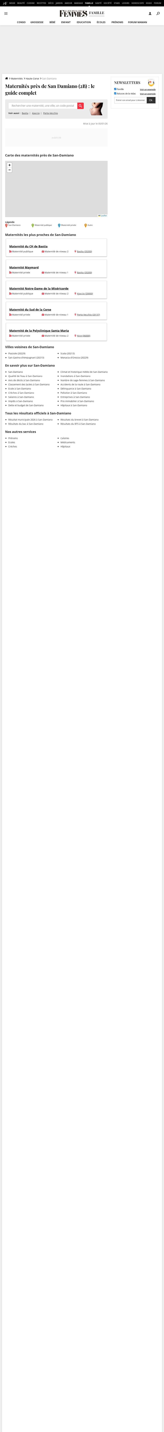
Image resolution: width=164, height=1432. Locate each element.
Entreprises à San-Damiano (75, 396)
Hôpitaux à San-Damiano (74, 405)
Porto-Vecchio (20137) (88, 314)
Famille (89, 3)
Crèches (12, 446)
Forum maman (137, 22)
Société (108, 3)
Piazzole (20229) (16, 353)
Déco (51, 3)
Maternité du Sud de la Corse (30, 309)
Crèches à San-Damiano (21, 392)
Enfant (66, 22)
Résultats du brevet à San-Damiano (79, 419)
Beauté (21, 3)
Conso (21, 22)
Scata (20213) (68, 353)
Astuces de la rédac (126, 94)
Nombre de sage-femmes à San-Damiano (83, 380)
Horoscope (137, 3)
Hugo (149, 3)
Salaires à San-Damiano (21, 396)
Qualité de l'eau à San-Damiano (25, 376)
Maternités (17, 78)
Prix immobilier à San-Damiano (77, 401)
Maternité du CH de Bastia (28, 246)
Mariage (78, 3)
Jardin (59, 3)
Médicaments (68, 442)
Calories (65, 438)
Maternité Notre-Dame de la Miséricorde (39, 288)
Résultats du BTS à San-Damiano (78, 423)
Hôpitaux (65, 446)
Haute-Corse (32, 78)
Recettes (41, 3)
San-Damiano (15, 371)
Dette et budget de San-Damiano (26, 405)
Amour (68, 3)
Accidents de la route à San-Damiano (80, 384)
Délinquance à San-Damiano (76, 388)
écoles (101, 22)
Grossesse (36, 22)
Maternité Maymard (24, 267)
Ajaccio (36, 113)
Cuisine (31, 3)
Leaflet (103, 215)
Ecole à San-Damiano (19, 388)
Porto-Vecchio (50, 113)
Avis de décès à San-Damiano (24, 380)
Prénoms (117, 22)
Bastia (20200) (84, 251)
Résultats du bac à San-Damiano (25, 423)
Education (84, 22)
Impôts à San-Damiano (20, 401)
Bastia (25, 113)
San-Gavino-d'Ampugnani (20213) (26, 357)
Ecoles (11, 442)
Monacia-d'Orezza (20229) (74, 357)
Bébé (52, 22)
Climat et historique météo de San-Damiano (84, 371)
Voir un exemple (148, 89)
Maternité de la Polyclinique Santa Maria (39, 331)
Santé (98, 3)
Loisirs (125, 3)
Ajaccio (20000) (85, 293)
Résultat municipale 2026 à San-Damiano (30, 419)
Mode (12, 3)
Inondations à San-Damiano (75, 376)
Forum (157, 3)
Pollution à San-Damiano (74, 392)
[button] (9, 165)
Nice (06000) (83, 335)
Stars (117, 3)
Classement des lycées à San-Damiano (28, 384)
